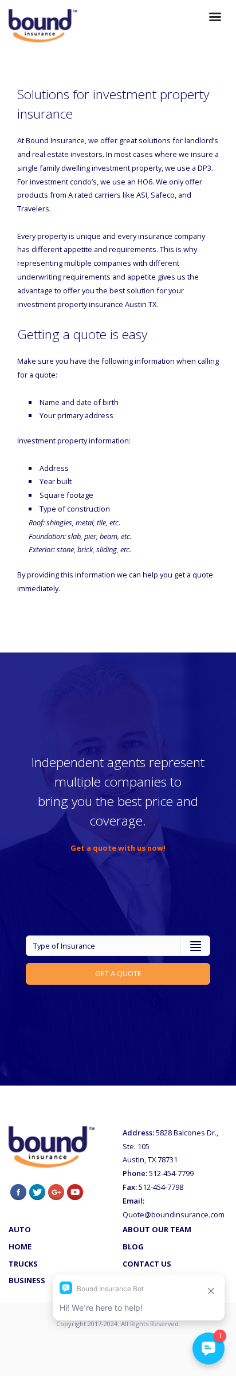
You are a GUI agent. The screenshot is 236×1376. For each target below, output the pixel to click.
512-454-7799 (170, 1173)
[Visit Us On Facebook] (18, 1191)
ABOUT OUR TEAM (157, 1229)
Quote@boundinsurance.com (174, 1214)
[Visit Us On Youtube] (74, 1191)
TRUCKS (23, 1264)
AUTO (20, 1229)
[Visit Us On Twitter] (36, 1191)
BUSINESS (27, 1280)
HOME (20, 1246)
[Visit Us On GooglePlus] (55, 1191)
